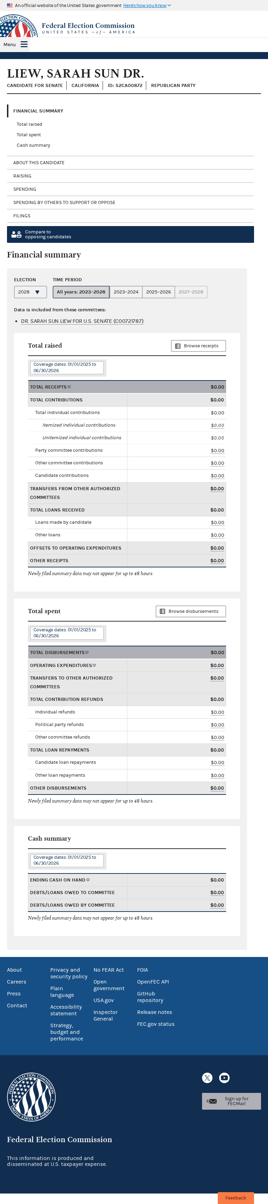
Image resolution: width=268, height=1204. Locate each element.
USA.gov (104, 1000)
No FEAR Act (109, 970)
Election (25, 280)
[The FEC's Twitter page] (207, 1078)
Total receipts (48, 387)
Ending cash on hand (57, 880)
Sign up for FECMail (236, 1101)
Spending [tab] (24, 189)
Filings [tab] (21, 216)
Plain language (62, 991)
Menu (9, 45)
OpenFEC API (153, 982)
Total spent (29, 135)
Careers (16, 982)
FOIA (142, 970)
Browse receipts (201, 346)
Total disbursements (57, 652)
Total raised (29, 124)
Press (14, 994)
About (14, 970)
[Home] (134, 29)
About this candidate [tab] (39, 163)
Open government (109, 985)
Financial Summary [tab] (38, 111)
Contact (17, 1005)
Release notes (154, 1012)
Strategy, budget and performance (66, 1032)
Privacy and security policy (69, 973)
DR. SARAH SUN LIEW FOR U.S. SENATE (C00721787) (82, 321)
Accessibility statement (66, 1010)
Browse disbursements (193, 611)
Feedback (235, 1198)
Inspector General (106, 1015)
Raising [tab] (22, 176)
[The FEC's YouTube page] (224, 1078)
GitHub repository (150, 997)
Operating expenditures (61, 665)
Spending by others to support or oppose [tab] (64, 202)
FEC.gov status (155, 1024)
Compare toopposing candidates (48, 234)
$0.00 (217, 425)
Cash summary (33, 145)
